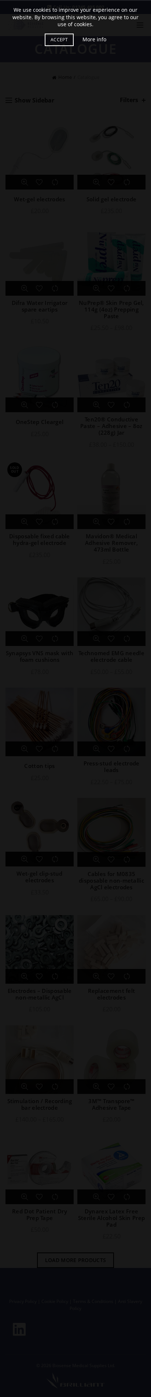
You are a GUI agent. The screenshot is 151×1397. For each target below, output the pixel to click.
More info (94, 39)
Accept (59, 40)
